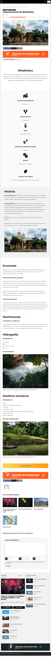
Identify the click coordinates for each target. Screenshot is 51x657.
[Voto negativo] (6, 17)
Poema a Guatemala (38, 509)
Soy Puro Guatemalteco (15, 610)
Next (23, 585)
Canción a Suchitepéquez (39, 585)
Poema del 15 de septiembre (25, 509)
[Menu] (1, 2)
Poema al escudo (7, 526)
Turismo (14, 9)
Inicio (4, 7)
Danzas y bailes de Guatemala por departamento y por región (10, 510)
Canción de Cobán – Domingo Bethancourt (15, 617)
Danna (11, 485)
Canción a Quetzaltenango (40, 604)
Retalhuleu (9, 9)
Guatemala (9, 7)
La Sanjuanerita (13, 630)
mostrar (18, 59)
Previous (2, 585)
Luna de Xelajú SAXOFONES (40, 579)
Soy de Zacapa (13, 636)
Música (11, 612)
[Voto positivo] (8, 17)
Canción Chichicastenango (16, 624)
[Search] (45, 2)
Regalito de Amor (38, 597)
